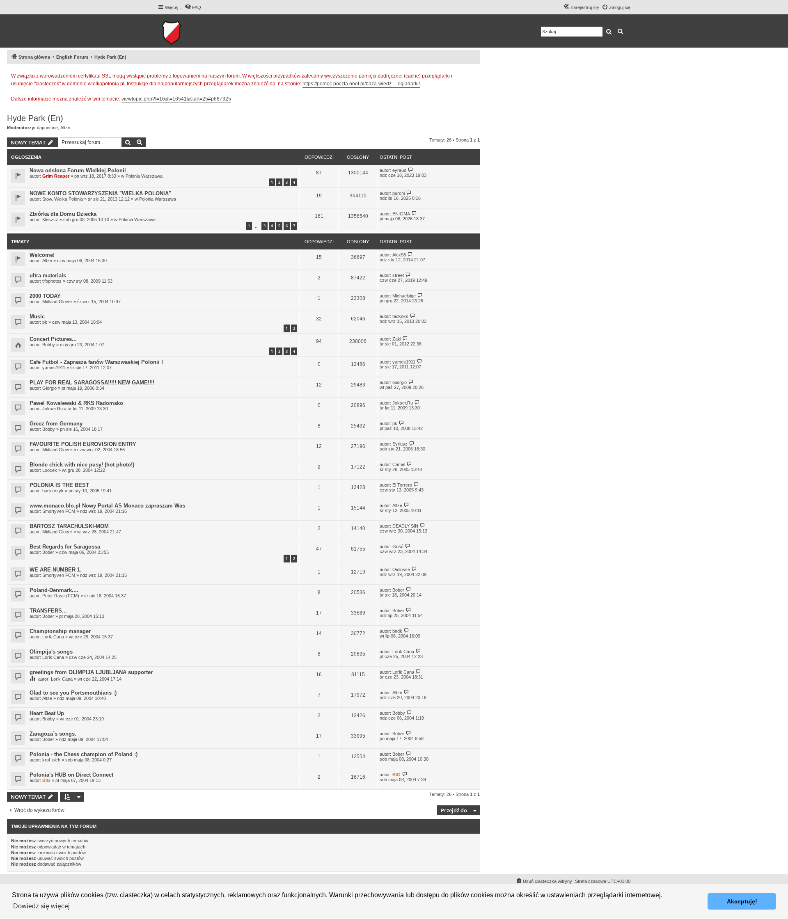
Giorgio (49, 388)
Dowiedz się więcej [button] (41, 906)
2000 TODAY (45, 296)
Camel (398, 464)
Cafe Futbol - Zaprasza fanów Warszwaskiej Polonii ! (96, 362)
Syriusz (400, 443)
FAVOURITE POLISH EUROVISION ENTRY (83, 444)
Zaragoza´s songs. (53, 734)
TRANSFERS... (48, 611)
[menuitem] (193, 7)
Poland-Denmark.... (54, 590)
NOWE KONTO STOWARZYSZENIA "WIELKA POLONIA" (100, 193)
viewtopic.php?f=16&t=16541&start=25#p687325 (176, 99)
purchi (398, 193)
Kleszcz (50, 219)
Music (37, 316)
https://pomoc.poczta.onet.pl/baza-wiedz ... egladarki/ (361, 84)
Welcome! (42, 255)
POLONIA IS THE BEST (59, 485)
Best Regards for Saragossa (65, 547)
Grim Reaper (55, 176)
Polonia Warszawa (144, 176)
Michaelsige (404, 295)
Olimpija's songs (51, 652)
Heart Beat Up (47, 713)
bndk (397, 631)
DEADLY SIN (405, 526)
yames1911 (53, 367)
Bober (48, 552)
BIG (46, 780)
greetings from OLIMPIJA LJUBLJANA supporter (91, 672)
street (398, 275)
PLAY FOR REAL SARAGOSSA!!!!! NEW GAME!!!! (92, 382)
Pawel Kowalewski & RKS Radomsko (76, 403)
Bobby (48, 344)
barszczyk (53, 490)
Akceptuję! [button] (742, 901)
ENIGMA (401, 213)
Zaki (396, 338)
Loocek (49, 470)
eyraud (399, 170)
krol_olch (51, 759)
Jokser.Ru (52, 408)
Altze (65, 127)
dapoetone (47, 127)
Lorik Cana (53, 636)
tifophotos (52, 281)
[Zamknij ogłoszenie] (473, 74)
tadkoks (400, 316)
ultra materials (48, 275)
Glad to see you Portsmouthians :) (73, 693)
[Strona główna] (197, 31)
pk (44, 322)
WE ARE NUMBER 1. (56, 570)
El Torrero (402, 484)
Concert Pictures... (53, 339)
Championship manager (60, 631)
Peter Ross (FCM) (60, 595)
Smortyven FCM (58, 511)
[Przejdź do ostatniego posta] (411, 170)
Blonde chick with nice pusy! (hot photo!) (82, 465)
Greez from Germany (56, 424)
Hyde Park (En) (35, 118)
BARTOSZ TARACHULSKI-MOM (69, 526)
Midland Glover (57, 301)
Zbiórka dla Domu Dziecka (63, 214)
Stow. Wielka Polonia (62, 199)
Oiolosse (401, 569)
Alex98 (399, 254)
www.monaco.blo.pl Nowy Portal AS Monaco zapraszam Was (107, 506)
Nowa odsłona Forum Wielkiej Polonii (78, 170)
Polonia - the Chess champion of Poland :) (83, 754)
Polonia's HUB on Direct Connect (71, 775)
